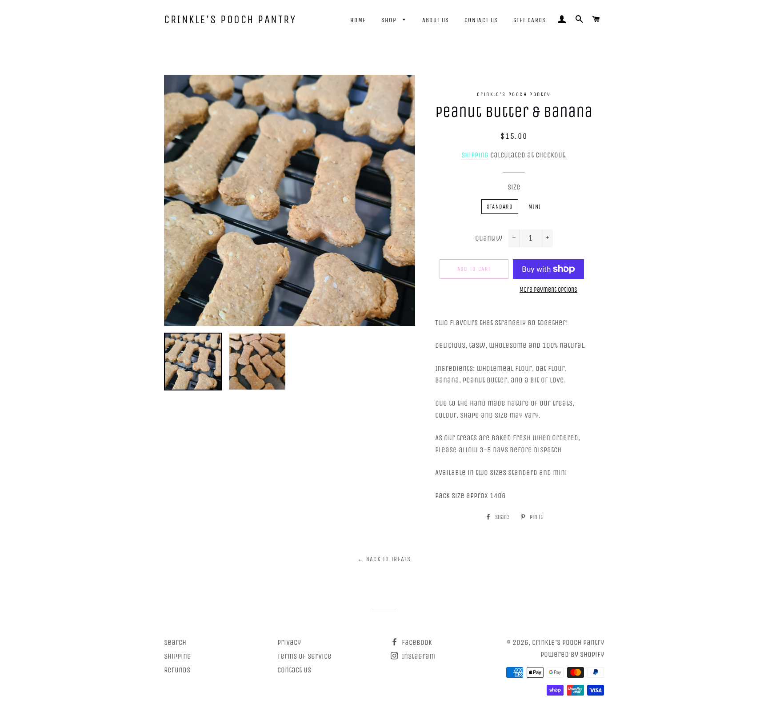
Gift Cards (529, 20)
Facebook (416, 642)
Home (358, 20)
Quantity (488, 238)
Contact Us (481, 20)
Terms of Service (304, 656)
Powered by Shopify (572, 654)
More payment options (548, 290)
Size (514, 187)
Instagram (417, 656)
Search (175, 642)
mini (534, 206)
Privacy (289, 642)
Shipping (474, 155)
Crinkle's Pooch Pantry (230, 19)
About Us (435, 20)
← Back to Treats (384, 559)
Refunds (177, 670)
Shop (390, 20)
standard (500, 206)
